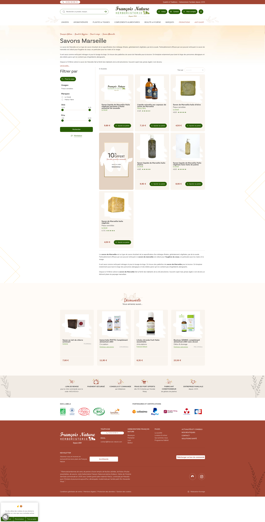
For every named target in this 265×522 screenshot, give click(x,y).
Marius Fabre (69, 99)
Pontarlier (131, 438)
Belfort (130, 443)
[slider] (62, 110)
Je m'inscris (103, 459)
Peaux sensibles (67, 88)
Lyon (129, 440)
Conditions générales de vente (71, 491)
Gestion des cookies (124, 491)
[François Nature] (132, 11)
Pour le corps (95, 34)
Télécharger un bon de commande (190, 457)
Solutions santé (189, 438)
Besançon (131, 435)
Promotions (184, 22)
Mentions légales (90, 491)
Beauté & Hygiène (81, 34)
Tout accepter (31, 519)
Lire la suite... (64, 66)
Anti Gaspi (199, 22)
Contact (186, 435)
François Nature (66, 34)
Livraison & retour (161, 435)
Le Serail (68, 97)
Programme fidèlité (162, 440)
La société (158, 433)
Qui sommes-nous (161, 438)
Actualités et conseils (192, 429)
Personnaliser (19, 519)
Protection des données (106, 491)
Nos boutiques (188, 432)
